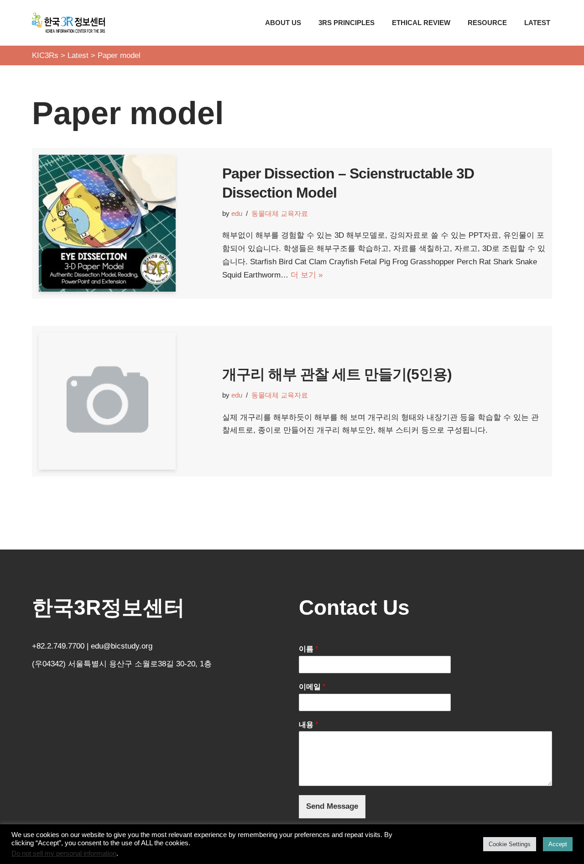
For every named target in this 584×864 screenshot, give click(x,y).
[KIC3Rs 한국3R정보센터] (68, 23)
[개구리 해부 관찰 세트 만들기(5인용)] (126, 401)
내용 (308, 724)
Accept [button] (557, 844)
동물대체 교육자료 (279, 213)
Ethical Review (421, 22)
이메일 (312, 687)
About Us (283, 22)
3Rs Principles (346, 22)
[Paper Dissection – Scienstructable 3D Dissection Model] (126, 223)
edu (236, 213)
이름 (308, 649)
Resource (487, 22)
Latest (537, 22)
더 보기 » (307, 275)
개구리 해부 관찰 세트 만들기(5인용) (337, 374)
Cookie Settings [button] (510, 844)
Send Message (332, 806)
